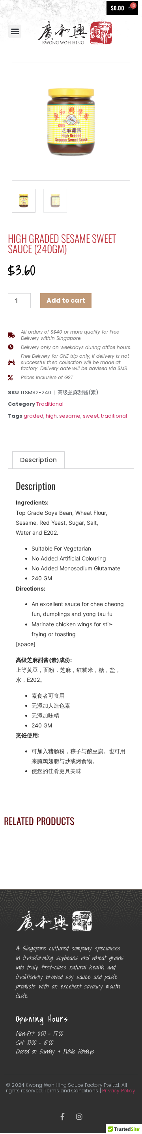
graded (33, 416)
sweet (91, 416)
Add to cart (66, 300)
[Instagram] (79, 1116)
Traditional (50, 404)
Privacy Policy (118, 1090)
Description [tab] (38, 459)
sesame (69, 416)
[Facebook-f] (62, 1116)
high (51, 416)
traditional (114, 416)
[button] (14, 31)
